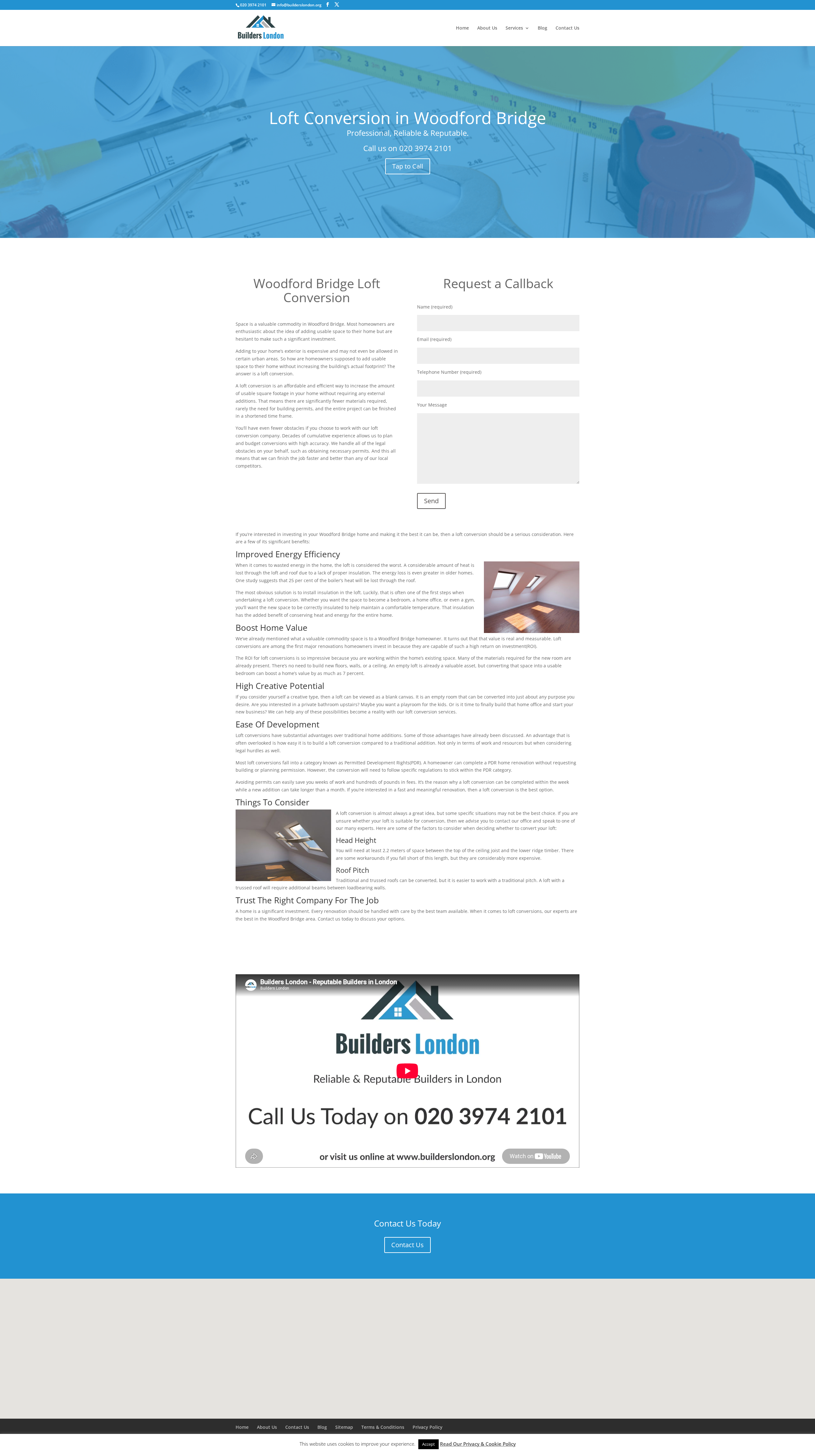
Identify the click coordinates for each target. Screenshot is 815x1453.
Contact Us (567, 28)
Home (462, 28)
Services (514, 28)
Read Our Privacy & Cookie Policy (478, 1444)
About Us (487, 28)
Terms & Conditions (382, 1427)
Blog (542, 28)
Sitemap (344, 1427)
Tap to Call (407, 166)
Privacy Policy (428, 1427)
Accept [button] (428, 1444)
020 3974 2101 (425, 148)
